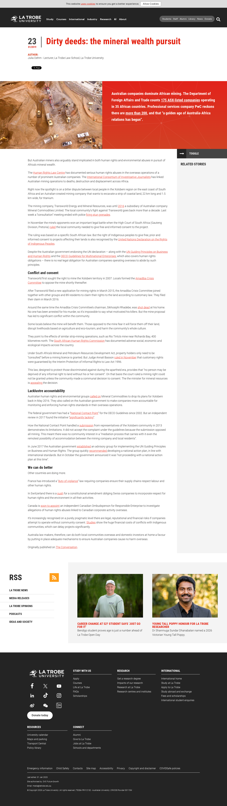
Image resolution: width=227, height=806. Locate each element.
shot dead (144, 307)
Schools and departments (87, 747)
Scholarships (80, 695)
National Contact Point (84, 413)
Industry (92, 19)
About (122, 19)
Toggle (194, 153)
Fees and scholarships (173, 695)
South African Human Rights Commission (79, 340)
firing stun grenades (98, 214)
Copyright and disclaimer (142, 768)
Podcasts (15, 614)
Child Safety (62, 768)
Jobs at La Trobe (82, 743)
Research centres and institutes (134, 691)
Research (105, 19)
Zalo (59, 706)
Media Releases (19, 598)
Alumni (183, 18)
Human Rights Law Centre (49, 172)
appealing (36, 382)
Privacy (121, 768)
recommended (98, 450)
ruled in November (125, 357)
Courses (61, 19)
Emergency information (40, 768)
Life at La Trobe (81, 687)
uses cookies (88, 3)
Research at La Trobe (128, 687)
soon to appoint (50, 505)
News (200, 18)
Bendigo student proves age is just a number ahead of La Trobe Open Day (109, 629)
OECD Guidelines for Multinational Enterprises (88, 256)
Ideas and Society (20, 621)
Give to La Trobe (82, 739)
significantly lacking (81, 417)
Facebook (32, 685)
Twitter (45, 685)
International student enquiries (177, 700)
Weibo (32, 706)
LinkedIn (32, 695)
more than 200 (136, 113)
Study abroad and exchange (176, 691)
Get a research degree (129, 678)
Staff (175, 18)
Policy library (34, 747)
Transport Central (36, 743)
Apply (76, 678)
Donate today (40, 715)
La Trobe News (18, 590)
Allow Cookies (151, 3)
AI (115, 19)
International (76, 19)
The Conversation (66, 547)
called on (95, 396)
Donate (208, 18)
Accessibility (106, 768)
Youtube (59, 685)
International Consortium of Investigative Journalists (119, 177)
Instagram (59, 695)
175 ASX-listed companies (180, 100)
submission (86, 425)
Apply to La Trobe (170, 687)
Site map (91, 768)
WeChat (45, 706)
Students (166, 18)
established (84, 446)
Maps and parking (37, 739)
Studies (91, 522)
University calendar (37, 734)
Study (50, 19)
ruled (53, 227)
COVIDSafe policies (170, 768)
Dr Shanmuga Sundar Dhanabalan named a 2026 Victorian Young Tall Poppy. (182, 629)
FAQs (76, 691)
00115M (128, 790)
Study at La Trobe (170, 682)
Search (218, 19)
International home (171, 678)
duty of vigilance (68, 481)
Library (191, 18)
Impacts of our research (130, 682)
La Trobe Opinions (21, 606)
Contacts (78, 768)
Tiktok (45, 695)
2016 (121, 206)
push (60, 493)
